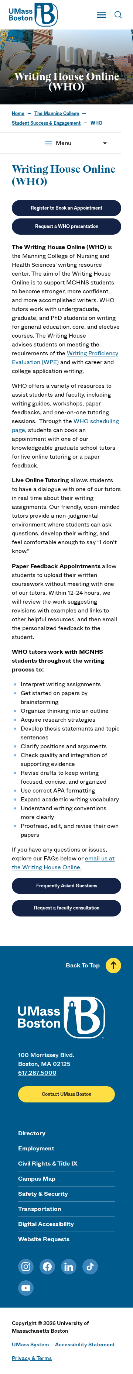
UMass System (30, 1344)
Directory (31, 1133)
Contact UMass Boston (66, 1094)
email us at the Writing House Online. (63, 862)
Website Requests (43, 1239)
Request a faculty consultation (66, 908)
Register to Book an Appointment (66, 208)
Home (18, 113)
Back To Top (83, 965)
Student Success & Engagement (46, 123)
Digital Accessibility (46, 1224)
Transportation (39, 1209)
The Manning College (56, 113)
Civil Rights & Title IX (47, 1163)
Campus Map (36, 1178)
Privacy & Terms (32, 1358)
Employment (36, 1148)
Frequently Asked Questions (66, 886)
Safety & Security (43, 1194)
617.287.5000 (37, 1073)
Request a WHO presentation (66, 226)
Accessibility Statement (85, 1344)
